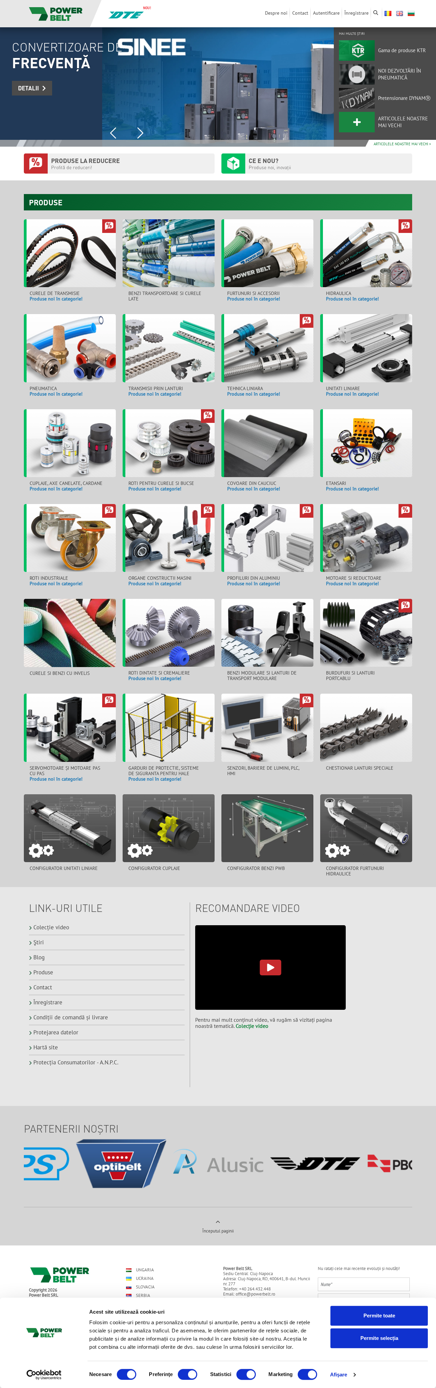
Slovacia (145, 1286)
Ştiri (38, 942)
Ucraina (144, 1278)
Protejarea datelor (55, 1032)
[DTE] (126, 14)
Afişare (338, 1374)
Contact (42, 987)
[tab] (21, 143)
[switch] (187, 1374)
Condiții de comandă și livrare (70, 1017)
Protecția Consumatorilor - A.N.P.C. (76, 1062)
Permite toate (379, 1315)
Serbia (142, 1295)
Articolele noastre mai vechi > (402, 144)
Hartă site (45, 1047)
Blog (39, 957)
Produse (43, 972)
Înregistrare (47, 1002)
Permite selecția (379, 1338)
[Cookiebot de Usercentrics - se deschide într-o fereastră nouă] (44, 1375)
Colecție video (51, 927)
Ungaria (144, 1269)
